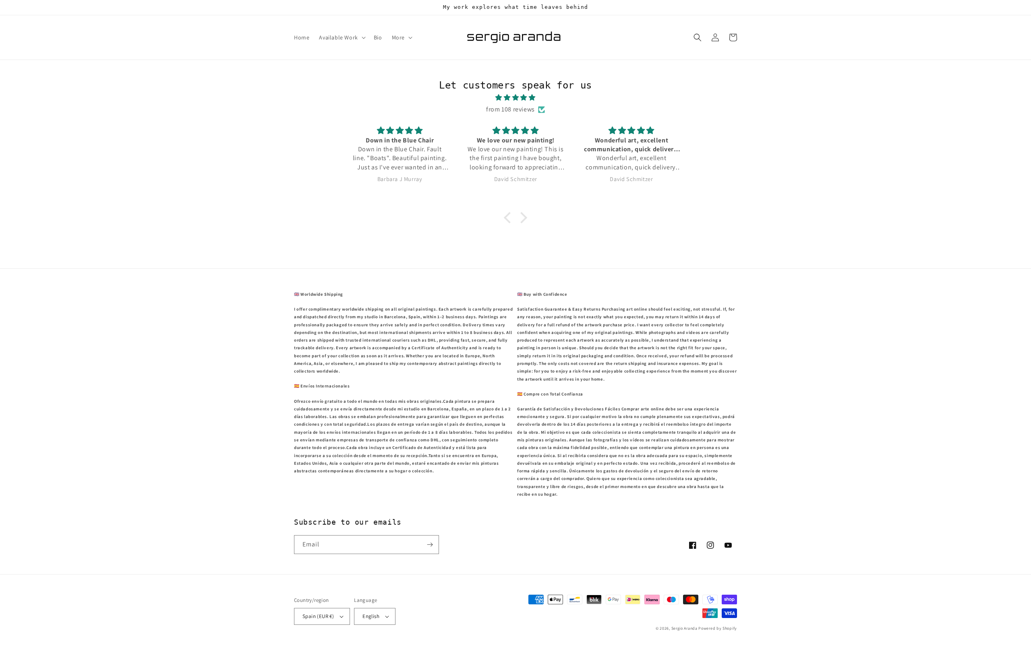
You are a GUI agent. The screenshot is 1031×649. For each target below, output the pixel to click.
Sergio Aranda (685, 628)
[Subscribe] (430, 544)
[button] (341, 37)
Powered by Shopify (717, 628)
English (370, 616)
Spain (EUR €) (318, 616)
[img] (515, 98)
